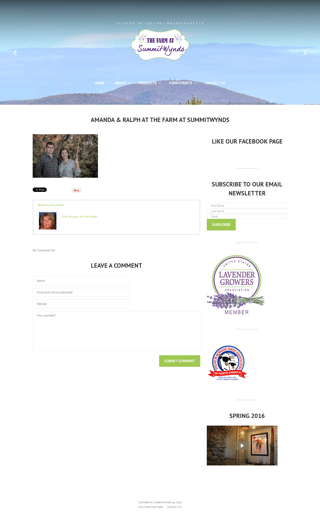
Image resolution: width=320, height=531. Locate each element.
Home (100, 83)
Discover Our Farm (150, 507)
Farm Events (179, 84)
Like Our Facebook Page (247, 141)
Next (305, 52)
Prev (15, 52)
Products (146, 84)
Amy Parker (57, 205)
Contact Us (215, 83)
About (118, 84)
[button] (242, 445)
